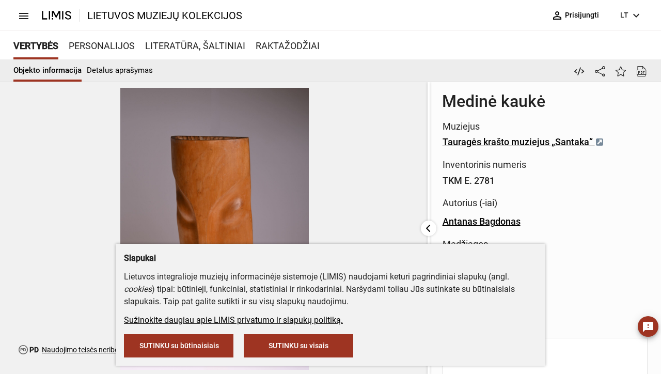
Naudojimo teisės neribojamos (90, 350)
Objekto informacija (47, 70)
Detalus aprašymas (120, 70)
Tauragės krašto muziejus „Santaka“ (519, 141)
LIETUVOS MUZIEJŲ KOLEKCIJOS (164, 15)
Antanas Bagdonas (482, 221)
